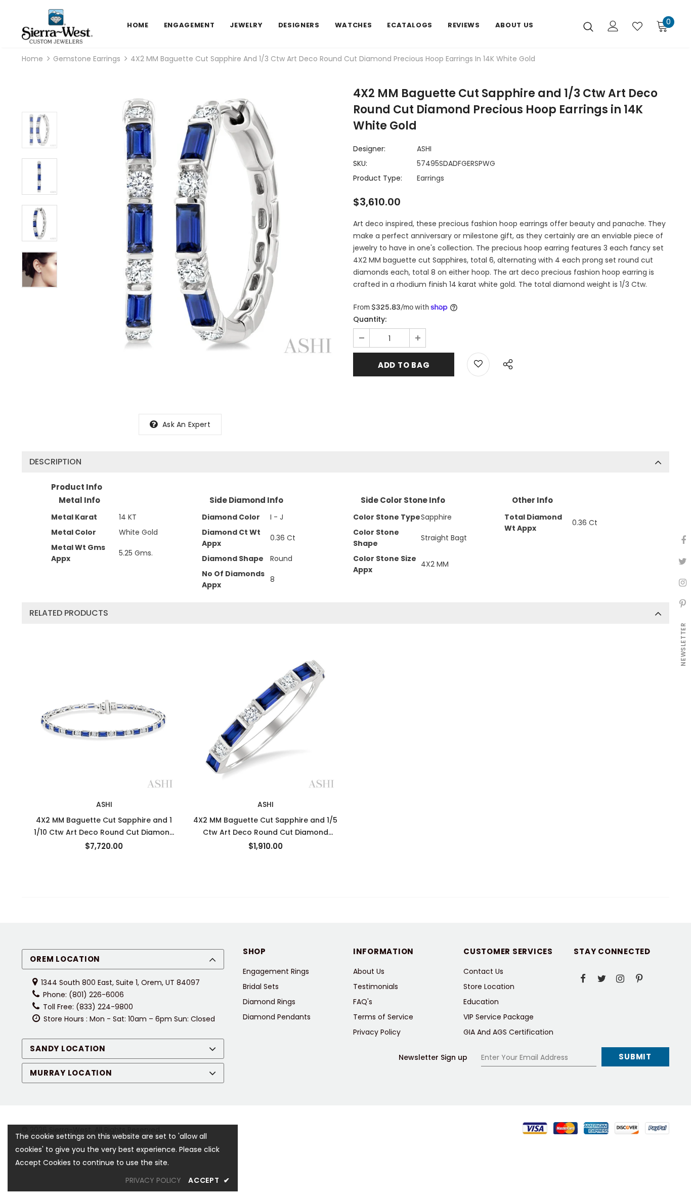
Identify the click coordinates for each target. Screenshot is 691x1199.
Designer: (369, 149)
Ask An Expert (186, 424)
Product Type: (377, 178)
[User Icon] (613, 26)
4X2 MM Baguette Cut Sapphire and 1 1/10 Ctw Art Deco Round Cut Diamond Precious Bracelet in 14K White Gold (104, 826)
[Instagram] (620, 978)
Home (32, 59)
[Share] (505, 363)
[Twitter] (601, 978)
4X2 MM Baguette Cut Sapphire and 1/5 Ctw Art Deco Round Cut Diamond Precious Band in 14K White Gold (265, 826)
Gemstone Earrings (86, 59)
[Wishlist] (637, 26)
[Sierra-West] (57, 26)
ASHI (424, 149)
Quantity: (369, 319)
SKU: (360, 163)
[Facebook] (583, 978)
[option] (202, 224)
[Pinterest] (639, 978)
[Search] (588, 26)
